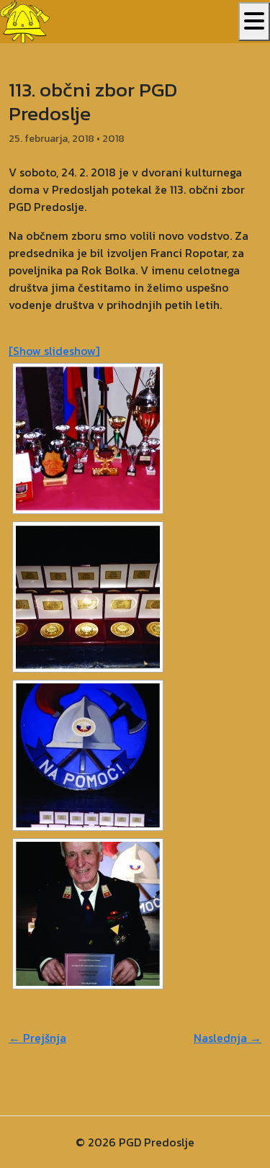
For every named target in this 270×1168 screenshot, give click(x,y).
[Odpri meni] (254, 21)
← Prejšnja (37, 1037)
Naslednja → (227, 1037)
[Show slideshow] (54, 350)
